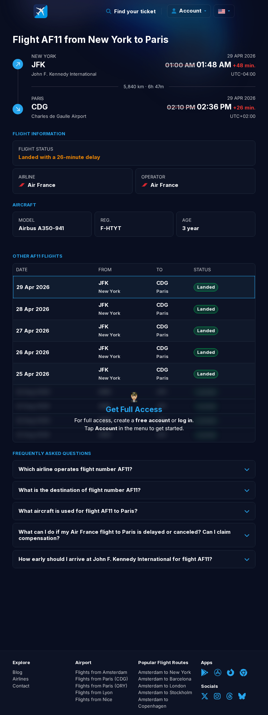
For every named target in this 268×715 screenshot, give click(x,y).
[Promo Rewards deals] (40, 11)
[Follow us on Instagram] (217, 697)
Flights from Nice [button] (93, 699)
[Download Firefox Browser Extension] (230, 673)
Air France (41, 185)
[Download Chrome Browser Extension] (243, 673)
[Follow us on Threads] (229, 697)
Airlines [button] (21, 679)
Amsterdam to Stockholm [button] (165, 692)
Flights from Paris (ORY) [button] (101, 686)
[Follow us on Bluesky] (242, 697)
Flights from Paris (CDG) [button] (101, 679)
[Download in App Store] (217, 673)
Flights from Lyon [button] (94, 692)
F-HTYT (110, 228)
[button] (131, 11)
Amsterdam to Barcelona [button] (164, 679)
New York (43, 56)
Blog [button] (17, 672)
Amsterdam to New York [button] (164, 672)
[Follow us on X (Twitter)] (204, 697)
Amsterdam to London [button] (162, 686)
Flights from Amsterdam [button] (101, 672)
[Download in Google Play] (204, 673)
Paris (37, 98)
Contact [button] (21, 686)
